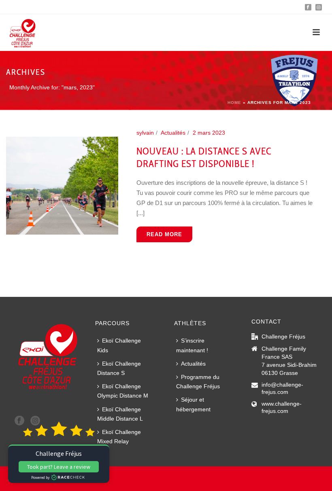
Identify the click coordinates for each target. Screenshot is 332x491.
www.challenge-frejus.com (282, 407)
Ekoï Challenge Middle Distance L (120, 414)
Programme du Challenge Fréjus (198, 381)
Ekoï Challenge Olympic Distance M (122, 391)
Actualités (173, 132)
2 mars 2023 (209, 132)
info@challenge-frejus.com (282, 388)
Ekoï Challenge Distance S (119, 368)
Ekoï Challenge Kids (119, 345)
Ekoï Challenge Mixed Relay (119, 436)
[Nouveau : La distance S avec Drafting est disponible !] (62, 185)
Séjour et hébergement (193, 404)
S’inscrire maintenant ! (192, 345)
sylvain (145, 132)
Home (234, 102)
